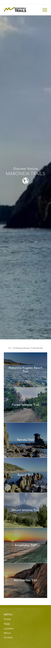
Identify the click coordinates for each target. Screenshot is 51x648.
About (7, 633)
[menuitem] (43, 9)
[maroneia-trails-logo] (21, 9)
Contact (8, 637)
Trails (7, 624)
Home (7, 619)
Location (9, 628)
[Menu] (43, 9)
